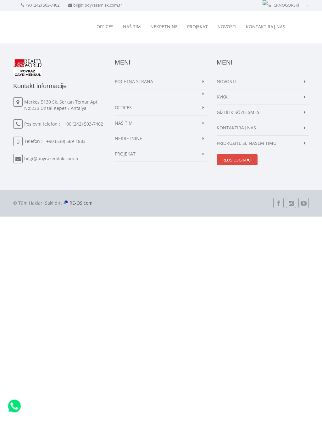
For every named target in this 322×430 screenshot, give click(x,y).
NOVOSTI (226, 27)
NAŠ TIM (132, 27)
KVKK (222, 97)
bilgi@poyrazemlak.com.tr (97, 5)
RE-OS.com (80, 203)
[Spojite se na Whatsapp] (14, 406)
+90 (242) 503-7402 (42, 5)
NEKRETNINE (164, 27)
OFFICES (105, 27)
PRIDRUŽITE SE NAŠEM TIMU (246, 143)
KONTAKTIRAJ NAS (265, 27)
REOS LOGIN (234, 160)
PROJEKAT (197, 27)
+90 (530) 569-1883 (66, 141)
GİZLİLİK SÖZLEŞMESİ (239, 112)
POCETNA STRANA (134, 81)
